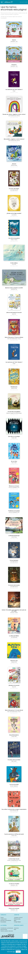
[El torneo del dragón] (14, 178)
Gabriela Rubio (14, 165)
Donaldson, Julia (14, 41)
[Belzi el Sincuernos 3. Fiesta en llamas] (14, 327)
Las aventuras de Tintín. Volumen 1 (14, 362)
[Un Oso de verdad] (14, 774)
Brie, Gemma (10, 338)
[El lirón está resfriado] (14, 898)
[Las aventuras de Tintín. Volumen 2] (14, 79)
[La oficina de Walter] (14, 625)
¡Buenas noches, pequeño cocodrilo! (14, 287)
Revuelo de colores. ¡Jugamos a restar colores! (14, 114)
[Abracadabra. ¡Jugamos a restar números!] (14, 128)
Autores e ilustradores (6, 920)
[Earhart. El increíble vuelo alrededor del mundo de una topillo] (14, 599)
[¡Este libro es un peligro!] (14, 426)
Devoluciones (4, 929)
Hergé (14, 90)
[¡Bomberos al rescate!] (14, 675)
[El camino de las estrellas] (14, 749)
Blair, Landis (14, 761)
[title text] (8, 2)
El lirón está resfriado (14, 908)
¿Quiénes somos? (18, 917)
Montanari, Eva (14, 289)
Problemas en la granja (14, 510)
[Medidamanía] (14, 376)
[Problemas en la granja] (14, 500)
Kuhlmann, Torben (14, 612)
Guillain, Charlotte (11, 860)
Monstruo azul (14, 660)
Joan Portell (10, 115)
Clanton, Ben (14, 437)
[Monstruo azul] (14, 650)
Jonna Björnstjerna (14, 190)
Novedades (3, 921)
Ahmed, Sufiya (12, 487)
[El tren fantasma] (14, 550)
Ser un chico (14, 461)
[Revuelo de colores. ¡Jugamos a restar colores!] (14, 104)
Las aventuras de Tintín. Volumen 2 (14, 89)
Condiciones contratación (7, 928)
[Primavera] (14, 54)
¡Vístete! (14, 163)
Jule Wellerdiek (14, 637)
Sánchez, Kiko (14, 388)
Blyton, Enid (17, 487)
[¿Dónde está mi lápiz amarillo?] (14, 203)
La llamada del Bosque (14, 535)
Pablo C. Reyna (14, 239)
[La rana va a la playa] (14, 873)
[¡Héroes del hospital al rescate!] (13, 302)
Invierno (14, 40)
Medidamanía (14, 386)
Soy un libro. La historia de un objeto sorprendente (14, 809)
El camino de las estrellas (14, 759)
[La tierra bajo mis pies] (14, 848)
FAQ (15, 929)
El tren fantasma (14, 560)
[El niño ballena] (14, 252)
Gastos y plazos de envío (7, 931)
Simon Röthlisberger (17, 413)
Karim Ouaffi (14, 462)
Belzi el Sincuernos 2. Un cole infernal (14, 710)
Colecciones (4, 919)
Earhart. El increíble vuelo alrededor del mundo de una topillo (14, 610)
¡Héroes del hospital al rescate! (14, 312)
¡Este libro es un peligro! (14, 436)
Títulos (2, 917)
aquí (14, 951)
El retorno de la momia (14, 585)
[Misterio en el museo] (14, 475)
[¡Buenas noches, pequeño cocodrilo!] (14, 277)
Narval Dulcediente (14, 735)
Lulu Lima (14, 264)
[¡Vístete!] (14, 153)
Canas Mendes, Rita (14, 810)
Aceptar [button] (18, 951)
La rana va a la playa (14, 883)
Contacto (16, 928)
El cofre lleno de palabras (14, 411)
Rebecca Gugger (9, 413)
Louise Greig (14, 537)
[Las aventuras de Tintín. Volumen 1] (14, 351)
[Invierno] (14, 29)
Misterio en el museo (14, 486)
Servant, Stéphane (14, 786)
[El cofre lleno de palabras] (14, 401)
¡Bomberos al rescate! (14, 685)
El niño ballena (14, 263)
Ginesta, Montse (16, 115)
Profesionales (17, 919)
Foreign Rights (17, 921)
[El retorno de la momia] (14, 574)
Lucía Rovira (14, 214)
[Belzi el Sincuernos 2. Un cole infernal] (14, 699)
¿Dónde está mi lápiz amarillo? (14, 213)
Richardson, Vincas (17, 338)
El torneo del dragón (14, 188)
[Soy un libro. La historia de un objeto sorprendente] (14, 799)
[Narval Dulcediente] (14, 724)
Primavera (14, 64)
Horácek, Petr (14, 662)
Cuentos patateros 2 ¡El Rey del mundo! (14, 834)
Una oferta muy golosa (14, 238)
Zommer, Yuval (18, 860)
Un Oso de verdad (14, 784)
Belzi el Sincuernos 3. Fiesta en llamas (14, 337)
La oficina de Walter (14, 635)
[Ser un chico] (14, 451)
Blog (15, 920)
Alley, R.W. (14, 314)
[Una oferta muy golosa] (14, 227)
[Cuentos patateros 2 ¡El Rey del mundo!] (14, 823)
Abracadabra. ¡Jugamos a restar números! (14, 139)
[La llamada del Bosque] (14, 525)
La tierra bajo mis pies (14, 858)
